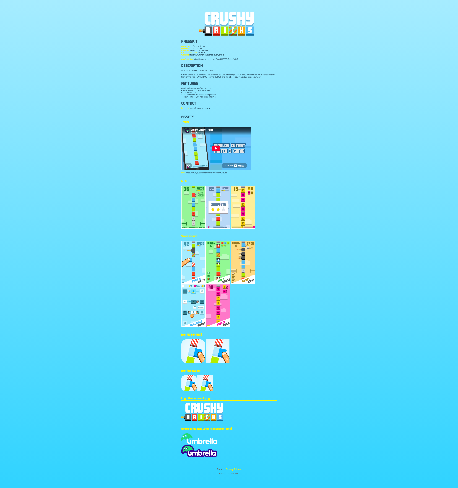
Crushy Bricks (233, 469)
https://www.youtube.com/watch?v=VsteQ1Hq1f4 (206, 173)
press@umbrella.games (200, 108)
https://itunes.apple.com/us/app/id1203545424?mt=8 (216, 59)
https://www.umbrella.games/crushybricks (206, 55)
